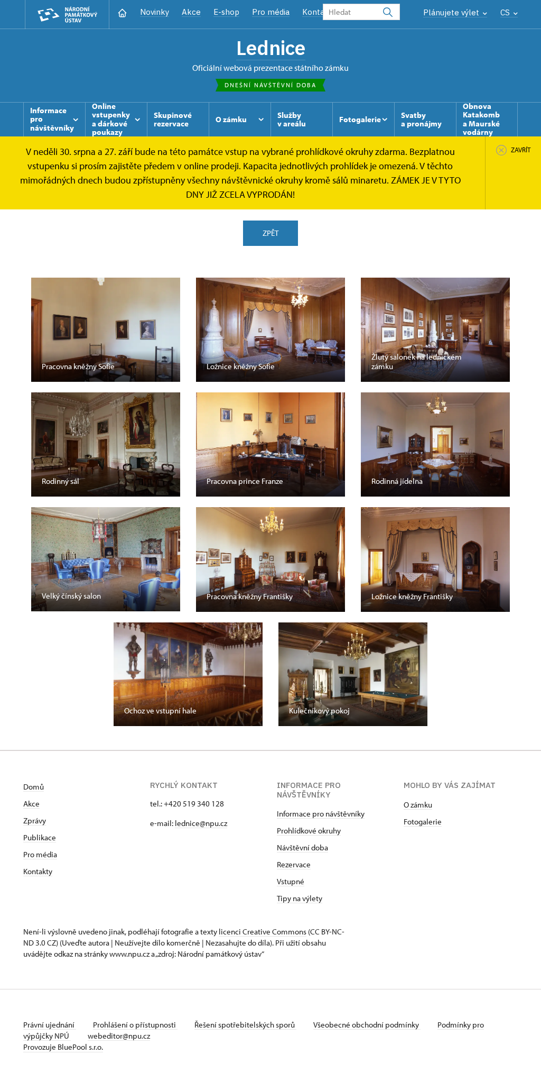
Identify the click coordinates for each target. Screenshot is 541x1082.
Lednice (270, 47)
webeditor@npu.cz (119, 1036)
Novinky (154, 12)
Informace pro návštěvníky (321, 814)
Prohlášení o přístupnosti (135, 1025)
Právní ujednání (49, 1025)
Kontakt (317, 12)
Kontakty (37, 871)
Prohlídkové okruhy (309, 831)
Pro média (271, 12)
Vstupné (290, 881)
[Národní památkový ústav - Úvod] (67, 14)
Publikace (39, 837)
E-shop (226, 12)
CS (506, 12)
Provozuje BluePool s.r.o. (63, 1047)
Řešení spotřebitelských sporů (245, 1025)
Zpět (270, 233)
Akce (191, 12)
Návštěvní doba (302, 847)
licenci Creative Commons (262, 932)
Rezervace (294, 864)
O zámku (418, 805)
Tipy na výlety (299, 898)
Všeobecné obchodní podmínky (367, 1025)
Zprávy (34, 820)
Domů (33, 787)
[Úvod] (122, 12)
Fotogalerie (423, 822)
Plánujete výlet (452, 12)
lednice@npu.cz (201, 823)
